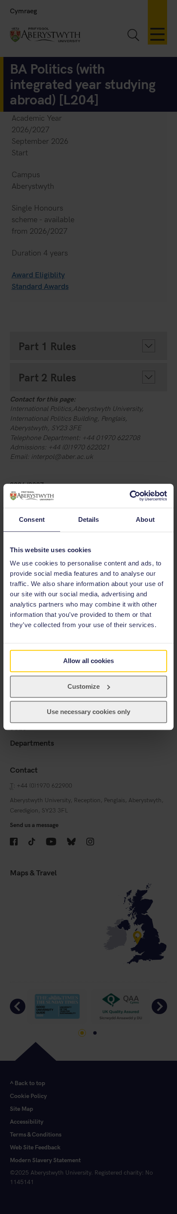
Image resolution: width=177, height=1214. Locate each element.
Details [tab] (88, 519)
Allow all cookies (88, 660)
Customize (83, 686)
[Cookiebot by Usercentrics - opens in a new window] (129, 495)
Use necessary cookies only (88, 712)
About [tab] (145, 519)
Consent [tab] (32, 519)
